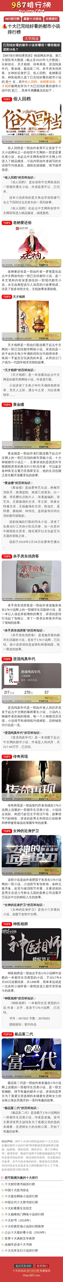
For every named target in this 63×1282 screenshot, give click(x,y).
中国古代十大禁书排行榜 (21, 1202)
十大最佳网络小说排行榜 (21, 1196)
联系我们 (42, 1265)
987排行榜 (12, 18)
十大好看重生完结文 (18, 1208)
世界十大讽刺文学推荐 (20, 1238)
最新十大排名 (33, 18)
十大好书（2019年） (19, 1220)
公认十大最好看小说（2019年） (26, 1232)
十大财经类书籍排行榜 (20, 1184)
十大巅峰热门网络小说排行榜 (24, 1214)
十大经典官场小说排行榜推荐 (24, 1226)
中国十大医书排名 (17, 1190)
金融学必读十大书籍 (18, 1244)
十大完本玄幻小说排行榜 (21, 1250)
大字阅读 (32, 39)
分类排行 (52, 18)
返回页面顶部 (23, 1265)
